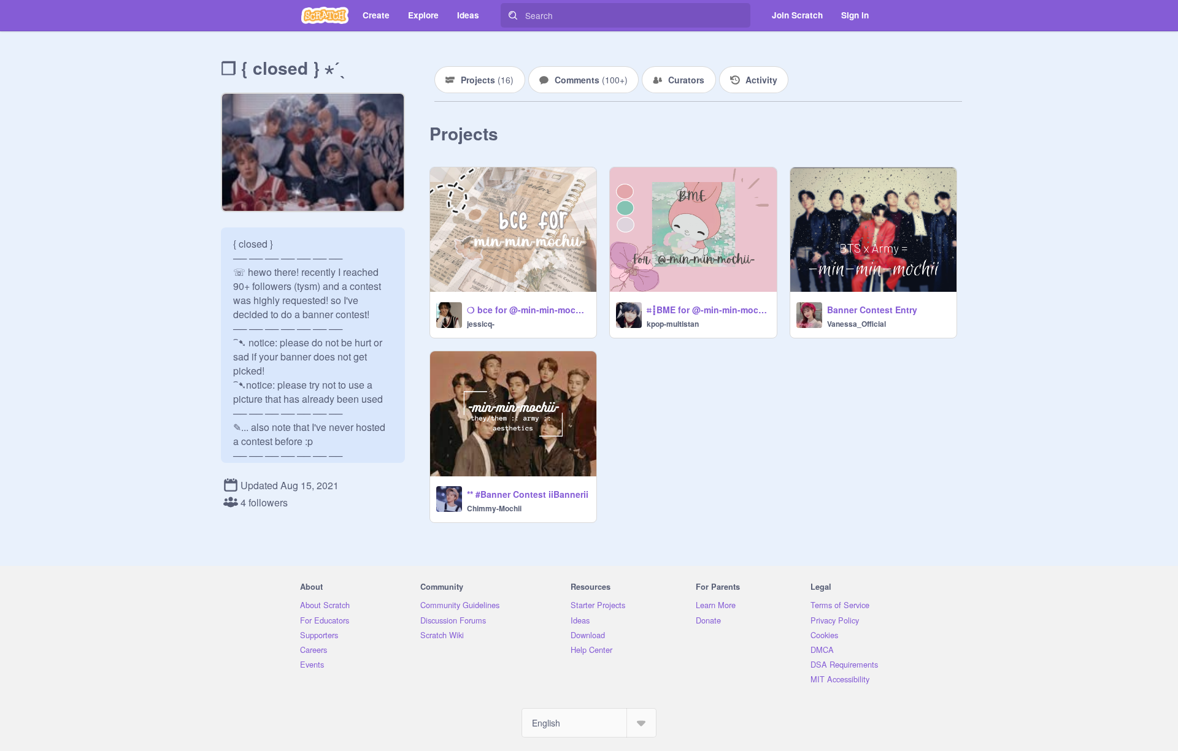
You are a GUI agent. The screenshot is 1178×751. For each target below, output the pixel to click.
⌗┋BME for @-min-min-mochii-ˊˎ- (708, 309)
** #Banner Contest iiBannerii (527, 494)
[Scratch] (325, 15)
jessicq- (481, 323)
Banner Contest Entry (872, 309)
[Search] (513, 15)
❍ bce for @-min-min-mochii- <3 (528, 309)
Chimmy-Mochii (494, 508)
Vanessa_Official (856, 323)
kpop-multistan (673, 323)
